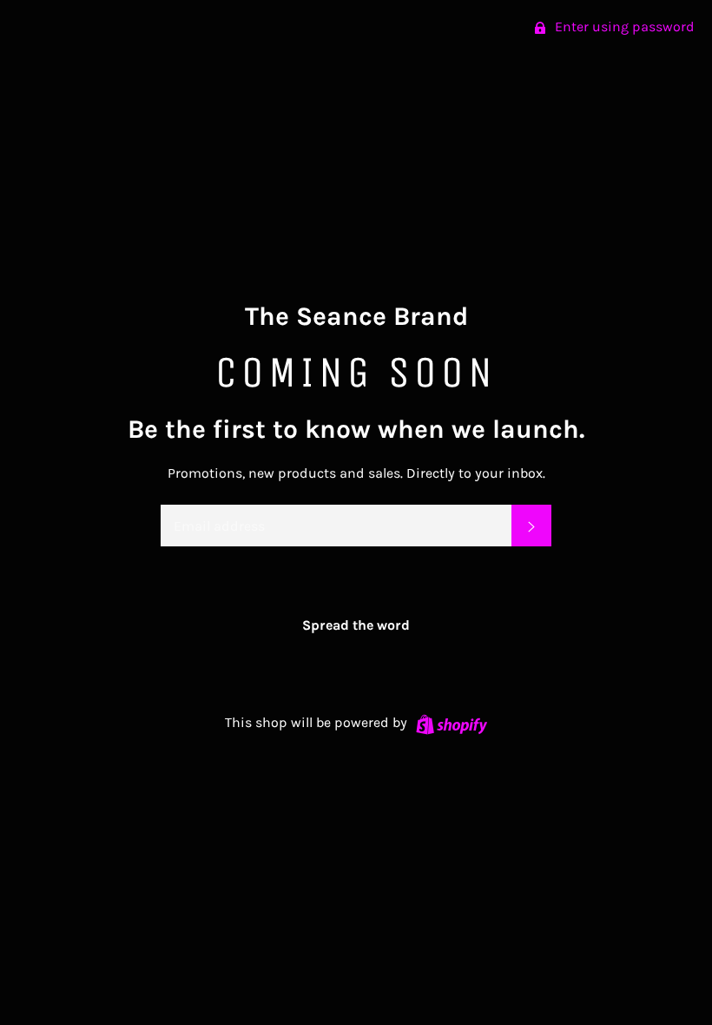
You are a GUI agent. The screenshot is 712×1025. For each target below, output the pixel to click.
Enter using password (623, 26)
